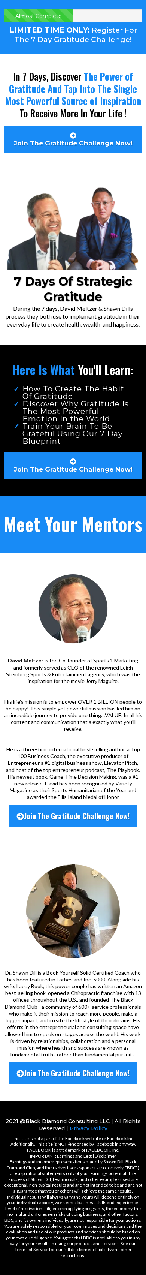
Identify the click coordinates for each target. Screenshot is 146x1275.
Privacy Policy (88, 1128)
